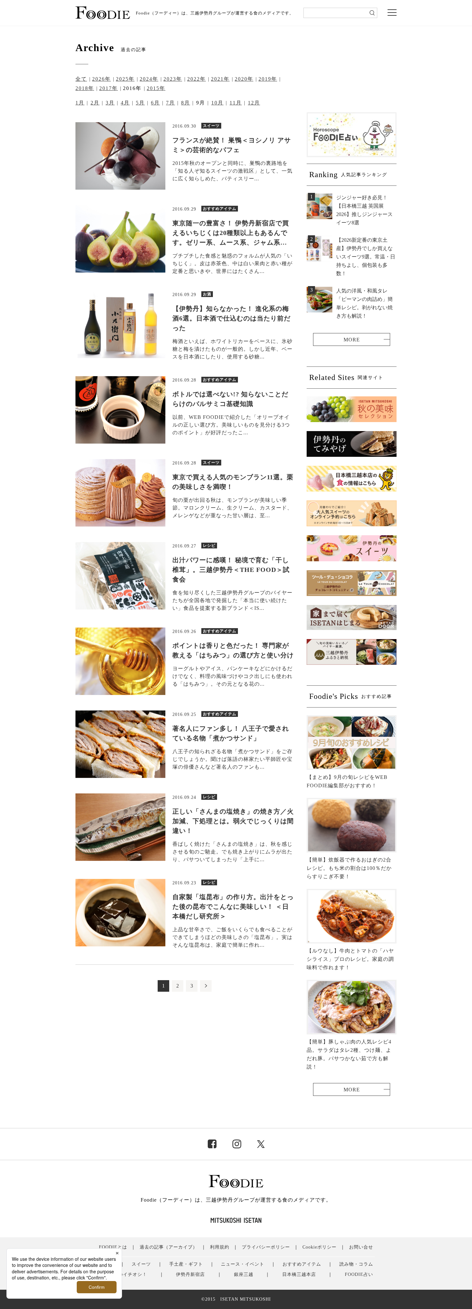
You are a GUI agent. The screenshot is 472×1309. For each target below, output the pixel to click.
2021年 (220, 79)
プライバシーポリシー (266, 1247)
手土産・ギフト (186, 1264)
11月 (236, 102)
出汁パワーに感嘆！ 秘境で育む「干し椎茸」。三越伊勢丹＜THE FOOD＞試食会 (231, 569)
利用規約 (219, 1247)
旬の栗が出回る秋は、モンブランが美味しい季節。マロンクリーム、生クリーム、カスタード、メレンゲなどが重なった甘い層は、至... (232, 507)
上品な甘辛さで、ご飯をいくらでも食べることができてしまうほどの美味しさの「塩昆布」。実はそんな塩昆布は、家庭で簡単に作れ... (232, 937)
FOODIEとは (113, 1247)
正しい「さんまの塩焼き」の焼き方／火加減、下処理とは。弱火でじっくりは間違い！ (233, 821)
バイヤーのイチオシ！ (123, 1274)
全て (81, 79)
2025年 (125, 79)
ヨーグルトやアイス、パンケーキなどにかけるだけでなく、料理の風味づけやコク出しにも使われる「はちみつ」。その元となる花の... (232, 676)
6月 (155, 102)
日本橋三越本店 (299, 1274)
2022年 (196, 79)
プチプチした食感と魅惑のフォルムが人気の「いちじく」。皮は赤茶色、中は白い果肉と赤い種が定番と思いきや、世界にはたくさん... (232, 263)
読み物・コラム (356, 1264)
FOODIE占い (359, 1274)
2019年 (267, 79)
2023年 (172, 79)
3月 (110, 102)
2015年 (156, 88)
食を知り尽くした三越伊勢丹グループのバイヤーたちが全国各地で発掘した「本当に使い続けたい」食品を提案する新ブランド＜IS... (232, 600)
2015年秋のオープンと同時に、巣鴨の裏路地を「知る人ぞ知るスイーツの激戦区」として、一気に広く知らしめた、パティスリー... (232, 170)
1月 (79, 102)
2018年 (84, 88)
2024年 (149, 79)
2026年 (101, 79)
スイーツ (141, 1264)
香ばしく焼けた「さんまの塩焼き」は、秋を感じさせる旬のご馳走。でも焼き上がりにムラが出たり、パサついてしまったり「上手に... (232, 851)
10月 (217, 102)
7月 (170, 102)
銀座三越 (243, 1274)
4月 (125, 102)
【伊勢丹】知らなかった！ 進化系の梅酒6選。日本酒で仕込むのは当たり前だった (231, 318)
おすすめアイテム (302, 1264)
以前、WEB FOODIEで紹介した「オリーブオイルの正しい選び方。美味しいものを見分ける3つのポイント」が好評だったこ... (231, 424)
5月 (140, 102)
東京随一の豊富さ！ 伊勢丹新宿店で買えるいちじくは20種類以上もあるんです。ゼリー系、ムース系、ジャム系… (230, 233)
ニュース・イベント (242, 1264)
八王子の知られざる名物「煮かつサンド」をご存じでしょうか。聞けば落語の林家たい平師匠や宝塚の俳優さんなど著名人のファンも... (232, 759)
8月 (185, 102)
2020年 (244, 79)
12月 (254, 102)
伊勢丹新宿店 (190, 1274)
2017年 (108, 88)
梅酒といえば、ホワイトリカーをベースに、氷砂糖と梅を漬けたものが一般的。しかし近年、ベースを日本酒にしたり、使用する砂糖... (232, 349)
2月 (95, 102)
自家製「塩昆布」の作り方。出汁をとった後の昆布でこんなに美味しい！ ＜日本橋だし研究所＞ (233, 906)
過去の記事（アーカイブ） (168, 1247)
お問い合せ (361, 1247)
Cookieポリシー (319, 1247)
